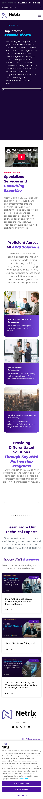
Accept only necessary (21, 783)
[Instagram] (17, 727)
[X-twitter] (21, 727)
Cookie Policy (24, 779)
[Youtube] (29, 727)
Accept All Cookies (21, 789)
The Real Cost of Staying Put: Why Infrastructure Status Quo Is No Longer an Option (21, 685)
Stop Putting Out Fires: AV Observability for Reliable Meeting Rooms (18, 601)
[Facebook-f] (25, 727)
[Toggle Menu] (39, 16)
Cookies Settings (21, 795)
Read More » (9, 610)
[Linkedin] (13, 727)
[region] (21, 770)
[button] (4, 502)
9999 (38, 3)
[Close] (39, 743)
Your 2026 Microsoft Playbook (20, 643)
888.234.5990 (27, 3)
